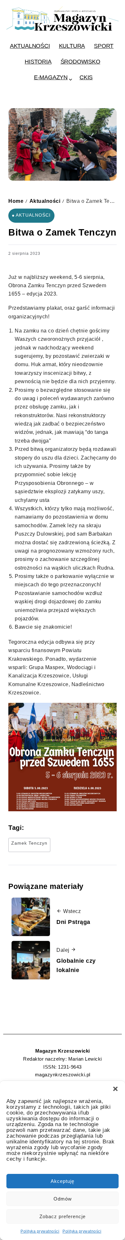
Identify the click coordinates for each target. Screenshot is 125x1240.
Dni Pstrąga (73, 922)
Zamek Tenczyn (29, 843)
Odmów (63, 1198)
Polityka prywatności (40, 1231)
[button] (115, 1089)
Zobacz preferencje (62, 1216)
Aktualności (45, 201)
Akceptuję (62, 1181)
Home (15, 201)
